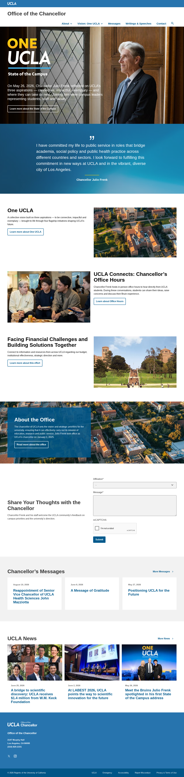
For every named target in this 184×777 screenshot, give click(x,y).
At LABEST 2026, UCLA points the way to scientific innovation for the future (90, 694)
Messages (114, 23)
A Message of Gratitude (90, 590)
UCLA (94, 773)
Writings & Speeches (138, 23)
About (65, 23)
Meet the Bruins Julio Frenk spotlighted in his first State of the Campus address (148, 694)
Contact (161, 23)
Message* (98, 492)
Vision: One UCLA (88, 23)
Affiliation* (98, 479)
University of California (36, 773)
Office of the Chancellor (36, 14)
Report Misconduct (143, 773)
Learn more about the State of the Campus (33, 109)
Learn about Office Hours (109, 301)
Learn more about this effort (25, 363)
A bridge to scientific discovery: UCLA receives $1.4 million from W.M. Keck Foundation (34, 696)
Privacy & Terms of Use (167, 773)
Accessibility (123, 773)
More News (164, 638)
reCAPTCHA (100, 520)
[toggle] (72, 23)
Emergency (107, 773)
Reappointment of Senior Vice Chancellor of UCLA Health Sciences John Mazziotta (33, 596)
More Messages (161, 571)
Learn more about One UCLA (25, 232)
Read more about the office (31, 444)
